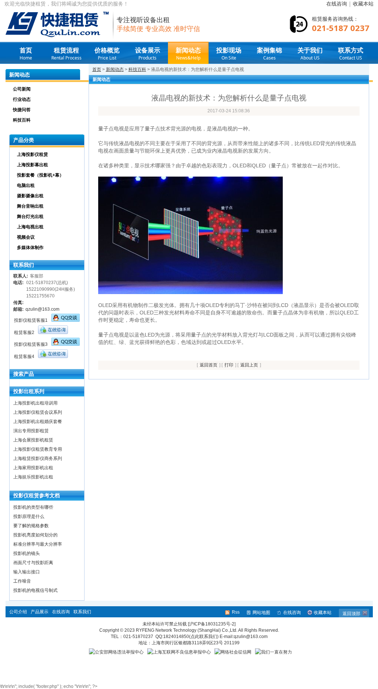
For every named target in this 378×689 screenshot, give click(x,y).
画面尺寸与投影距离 (33, 562)
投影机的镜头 (26, 553)
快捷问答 (22, 109)
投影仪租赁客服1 (31, 320)
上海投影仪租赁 (32, 154)
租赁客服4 (24, 356)
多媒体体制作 (30, 247)
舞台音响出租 (30, 206)
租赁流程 (66, 53)
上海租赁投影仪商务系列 (37, 458)
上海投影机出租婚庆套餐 (37, 421)
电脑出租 (26, 185)
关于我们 (310, 53)
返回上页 (249, 365)
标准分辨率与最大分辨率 (37, 544)
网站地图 (261, 612)
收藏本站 (363, 3)
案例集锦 (269, 53)
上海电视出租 (30, 226)
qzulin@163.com (42, 309)
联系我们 (82, 611)
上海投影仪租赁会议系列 (37, 412)
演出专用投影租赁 (31, 430)
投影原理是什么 (28, 516)
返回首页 (208, 365)
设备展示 (147, 53)
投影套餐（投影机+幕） (40, 175)
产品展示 (39, 611)
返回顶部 (351, 613)
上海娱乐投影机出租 (33, 477)
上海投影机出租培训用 (35, 403)
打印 (228, 365)
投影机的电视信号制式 (35, 590)
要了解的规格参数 (31, 525)
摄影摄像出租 (30, 195)
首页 (26, 53)
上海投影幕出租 (32, 164)
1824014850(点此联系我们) (191, 636)
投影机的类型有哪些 (33, 507)
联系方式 (350, 53)
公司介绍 (18, 611)
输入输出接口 (26, 571)
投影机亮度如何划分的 (35, 535)
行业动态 (22, 99)
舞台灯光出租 (30, 216)
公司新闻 (22, 89)
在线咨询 (336, 3)
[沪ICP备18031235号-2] (212, 624)
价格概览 (107, 53)
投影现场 (228, 53)
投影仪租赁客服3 (31, 344)
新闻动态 (188, 53)
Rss (236, 612)
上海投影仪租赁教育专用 (37, 449)
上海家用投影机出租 (33, 467)
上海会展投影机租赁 (33, 440)
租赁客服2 (24, 332)
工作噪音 (22, 581)
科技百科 (137, 69)
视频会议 (26, 237)
